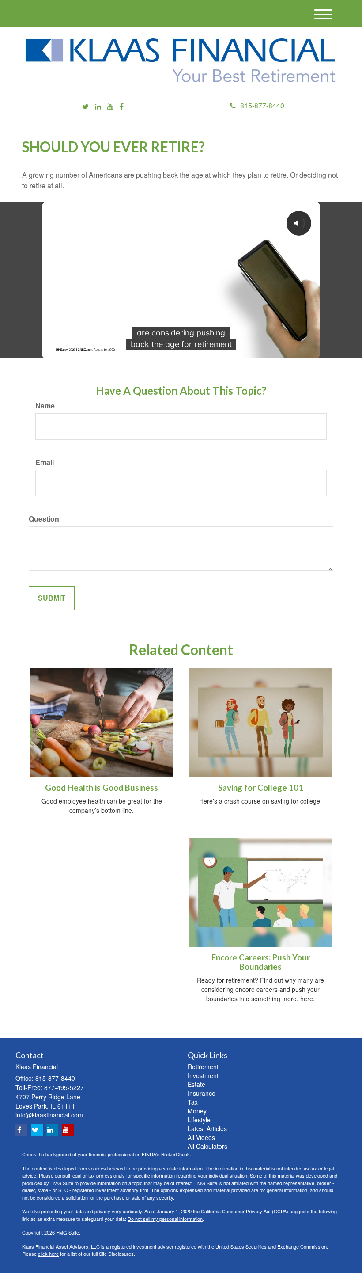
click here (48, 1253)
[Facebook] (122, 107)
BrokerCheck (175, 1154)
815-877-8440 (262, 105)
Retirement (203, 1066)
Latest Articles (207, 1128)
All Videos (201, 1137)
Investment (203, 1075)
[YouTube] (110, 107)
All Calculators (207, 1146)
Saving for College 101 (260, 788)
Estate (196, 1084)
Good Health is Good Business (101, 788)
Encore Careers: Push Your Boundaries (260, 962)
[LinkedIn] (98, 107)
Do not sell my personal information (165, 1218)
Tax (193, 1102)
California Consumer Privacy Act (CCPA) (244, 1211)
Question (44, 519)
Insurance (201, 1093)
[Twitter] (85, 107)
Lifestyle (199, 1119)
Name (45, 406)
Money (197, 1110)
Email (44, 462)
